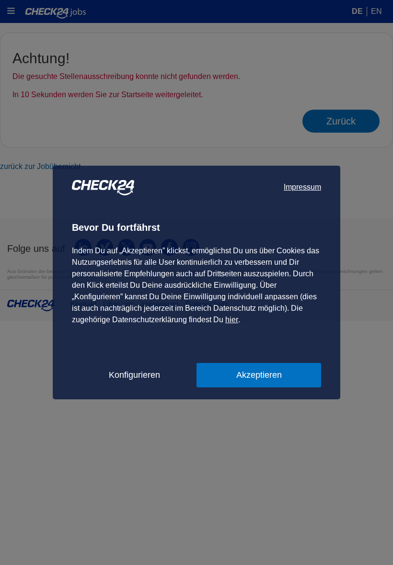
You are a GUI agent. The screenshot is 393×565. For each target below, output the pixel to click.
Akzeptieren (259, 375)
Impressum (302, 187)
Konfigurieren (134, 375)
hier (231, 320)
